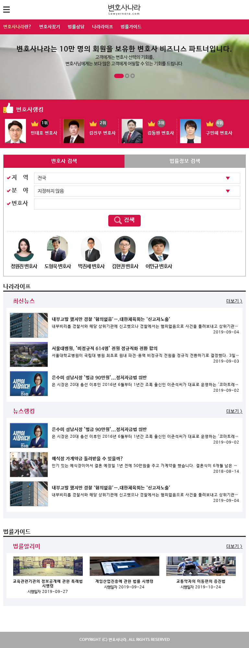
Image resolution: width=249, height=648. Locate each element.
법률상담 (76, 26)
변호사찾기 (49, 26)
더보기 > (234, 301)
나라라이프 (102, 26)
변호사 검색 (64, 161)
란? (17, 26)
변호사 (20, 203)
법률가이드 (131, 26)
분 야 (20, 190)
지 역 (20, 177)
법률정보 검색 (185, 161)
